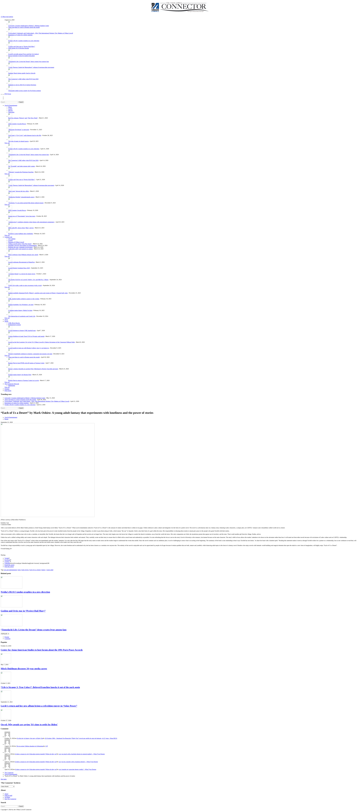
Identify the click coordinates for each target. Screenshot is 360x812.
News (6, 319)
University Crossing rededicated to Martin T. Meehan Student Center (28, 25)
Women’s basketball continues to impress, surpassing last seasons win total (30, 354)
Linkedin (7, 563)
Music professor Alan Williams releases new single (23, 254)
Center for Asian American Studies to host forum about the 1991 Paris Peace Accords (42, 650)
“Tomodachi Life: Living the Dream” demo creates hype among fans (28, 61)
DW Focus (7, 94)
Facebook (7, 560)
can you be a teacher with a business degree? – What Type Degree (78, 762)
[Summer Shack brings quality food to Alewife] (10, 71)
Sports (6, 321)
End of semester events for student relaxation (21, 56)
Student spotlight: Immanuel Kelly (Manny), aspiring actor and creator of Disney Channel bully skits (38, 293)
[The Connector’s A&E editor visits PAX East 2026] (10, 77)
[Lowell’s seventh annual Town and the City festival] (10, 52)
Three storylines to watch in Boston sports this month (24, 27)
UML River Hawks (14, 323)
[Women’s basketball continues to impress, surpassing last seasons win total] (10, 352)
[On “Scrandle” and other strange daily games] (10, 164)
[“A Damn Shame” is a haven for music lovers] (10, 272)
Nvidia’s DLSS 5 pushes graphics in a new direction (23, 40)
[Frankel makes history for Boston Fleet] (10, 373)
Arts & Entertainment (10, 105)
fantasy (43, 570)
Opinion (6, 389)
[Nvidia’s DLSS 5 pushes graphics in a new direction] (10, 39)
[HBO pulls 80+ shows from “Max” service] (10, 226)
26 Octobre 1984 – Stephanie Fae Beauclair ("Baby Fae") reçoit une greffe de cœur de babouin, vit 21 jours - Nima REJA (81, 738)
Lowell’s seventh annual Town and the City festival (23, 54)
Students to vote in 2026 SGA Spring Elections (22, 85)
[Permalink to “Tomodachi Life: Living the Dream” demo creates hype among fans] (11, 625)
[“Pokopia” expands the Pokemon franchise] (10, 170)
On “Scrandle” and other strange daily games (21, 166)
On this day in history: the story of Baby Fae (30, 738)
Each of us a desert (35, 570)
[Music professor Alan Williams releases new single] (10, 253)
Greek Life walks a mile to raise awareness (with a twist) (25, 285)
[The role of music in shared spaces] (10, 139)
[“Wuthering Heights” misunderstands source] (10, 195)
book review (25, 570)
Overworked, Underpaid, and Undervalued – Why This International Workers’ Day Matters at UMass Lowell (40, 33)
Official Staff (8, 795)
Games (10, 109)
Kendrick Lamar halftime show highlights (20, 233)
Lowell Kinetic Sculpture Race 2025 (19, 268)
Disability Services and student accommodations (22, 245)
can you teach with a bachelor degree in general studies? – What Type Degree (82, 754)
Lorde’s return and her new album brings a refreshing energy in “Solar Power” (39, 706)
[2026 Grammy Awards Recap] (10, 122)
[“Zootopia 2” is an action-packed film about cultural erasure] (10, 201)
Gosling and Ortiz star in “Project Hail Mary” (21, 46)
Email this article (9, 565)
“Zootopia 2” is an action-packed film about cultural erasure (26, 203)
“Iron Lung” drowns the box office (18, 191)
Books (6, 419)
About (6, 794)
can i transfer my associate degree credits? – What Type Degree (77, 769)
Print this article (9, 566)
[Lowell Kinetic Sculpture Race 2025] (10, 266)
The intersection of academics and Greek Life (21, 316)
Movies (10, 110)
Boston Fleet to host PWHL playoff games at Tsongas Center (26, 363)
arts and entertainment (10, 570)
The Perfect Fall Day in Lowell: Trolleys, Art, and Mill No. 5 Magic (28, 279)
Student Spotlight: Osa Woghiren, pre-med (20, 304)
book (19, 570)
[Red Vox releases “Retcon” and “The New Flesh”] (10, 116)
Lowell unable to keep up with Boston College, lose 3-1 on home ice (28, 348)
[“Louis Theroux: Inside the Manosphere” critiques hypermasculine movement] (10, 65)
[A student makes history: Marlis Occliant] (10, 309)
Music (10, 107)
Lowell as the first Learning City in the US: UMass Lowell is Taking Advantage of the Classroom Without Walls (41, 342)
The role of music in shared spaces (18, 141)
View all (6, 143)
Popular (6, 637)
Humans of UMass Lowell (16, 242)
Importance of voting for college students (20, 35)
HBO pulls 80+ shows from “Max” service (21, 228)
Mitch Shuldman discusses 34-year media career (24, 668)
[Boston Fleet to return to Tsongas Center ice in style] (10, 379)
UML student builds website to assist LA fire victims (23, 299)
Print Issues (7, 390)
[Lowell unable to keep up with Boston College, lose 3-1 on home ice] (10, 346)
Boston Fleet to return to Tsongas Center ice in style (23, 380)
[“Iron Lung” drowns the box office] (10, 189)
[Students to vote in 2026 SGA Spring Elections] (10, 83)
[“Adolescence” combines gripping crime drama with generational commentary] (10, 220)
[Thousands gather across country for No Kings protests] (10, 89)
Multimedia (11, 385)
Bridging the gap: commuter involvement (20, 247)
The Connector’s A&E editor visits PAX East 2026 (23, 79)
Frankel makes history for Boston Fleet (19, 374)
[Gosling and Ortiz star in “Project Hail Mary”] (10, 45)
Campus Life (8, 237)
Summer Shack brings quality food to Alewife (21, 73)
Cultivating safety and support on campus (20, 249)
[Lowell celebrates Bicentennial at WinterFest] (10, 260)
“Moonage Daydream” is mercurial (18, 129)
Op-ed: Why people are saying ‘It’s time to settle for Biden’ (29, 724)
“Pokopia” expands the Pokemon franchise (21, 172)
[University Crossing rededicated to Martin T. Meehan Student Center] (10, 24)
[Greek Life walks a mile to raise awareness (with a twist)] (10, 284)
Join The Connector (10, 799)
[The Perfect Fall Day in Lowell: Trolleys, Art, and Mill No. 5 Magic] (10, 278)
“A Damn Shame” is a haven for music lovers (21, 274)
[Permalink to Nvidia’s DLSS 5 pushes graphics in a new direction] (11, 588)
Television (11, 112)
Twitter (6, 558)
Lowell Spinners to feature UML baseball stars (22, 330)
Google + (7, 561)
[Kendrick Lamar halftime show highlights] (10, 232)
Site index (4, 779)
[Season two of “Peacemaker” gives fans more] (10, 214)
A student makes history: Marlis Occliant (20, 310)
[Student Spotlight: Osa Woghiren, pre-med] (10, 303)
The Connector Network (11, 384)
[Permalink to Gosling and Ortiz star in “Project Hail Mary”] (11, 607)
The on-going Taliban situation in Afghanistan (30, 746)
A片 (46, 746)
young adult (49, 570)
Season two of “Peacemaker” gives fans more (21, 216)
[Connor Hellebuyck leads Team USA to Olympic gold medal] (10, 334)
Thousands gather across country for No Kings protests (24, 90)
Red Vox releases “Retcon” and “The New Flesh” (23, 118)
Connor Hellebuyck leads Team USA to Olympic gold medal (26, 336)
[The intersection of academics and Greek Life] (10, 314)
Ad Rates (7, 797)
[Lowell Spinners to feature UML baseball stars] (10, 329)
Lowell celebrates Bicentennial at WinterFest (21, 262)
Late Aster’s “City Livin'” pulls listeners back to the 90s (24, 135)
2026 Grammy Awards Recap (17, 124)
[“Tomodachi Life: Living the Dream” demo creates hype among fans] (10, 60)
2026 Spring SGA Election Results (18, 48)
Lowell (10, 240)
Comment (7, 638)
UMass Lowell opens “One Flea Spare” (20, 244)
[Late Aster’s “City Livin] (10, 134)
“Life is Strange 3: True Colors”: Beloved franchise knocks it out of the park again (40, 687)
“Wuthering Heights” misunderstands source (21, 197)
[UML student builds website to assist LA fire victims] (10, 297)
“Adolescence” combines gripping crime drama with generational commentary (31, 222)
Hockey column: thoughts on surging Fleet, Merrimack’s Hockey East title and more (33, 369)
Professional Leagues (14, 324)
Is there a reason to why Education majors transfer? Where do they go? (36, 754)
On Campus (11, 238)
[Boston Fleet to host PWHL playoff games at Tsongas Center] (10, 361)
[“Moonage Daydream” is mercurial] (10, 128)
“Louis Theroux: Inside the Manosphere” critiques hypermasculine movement (31, 67)
